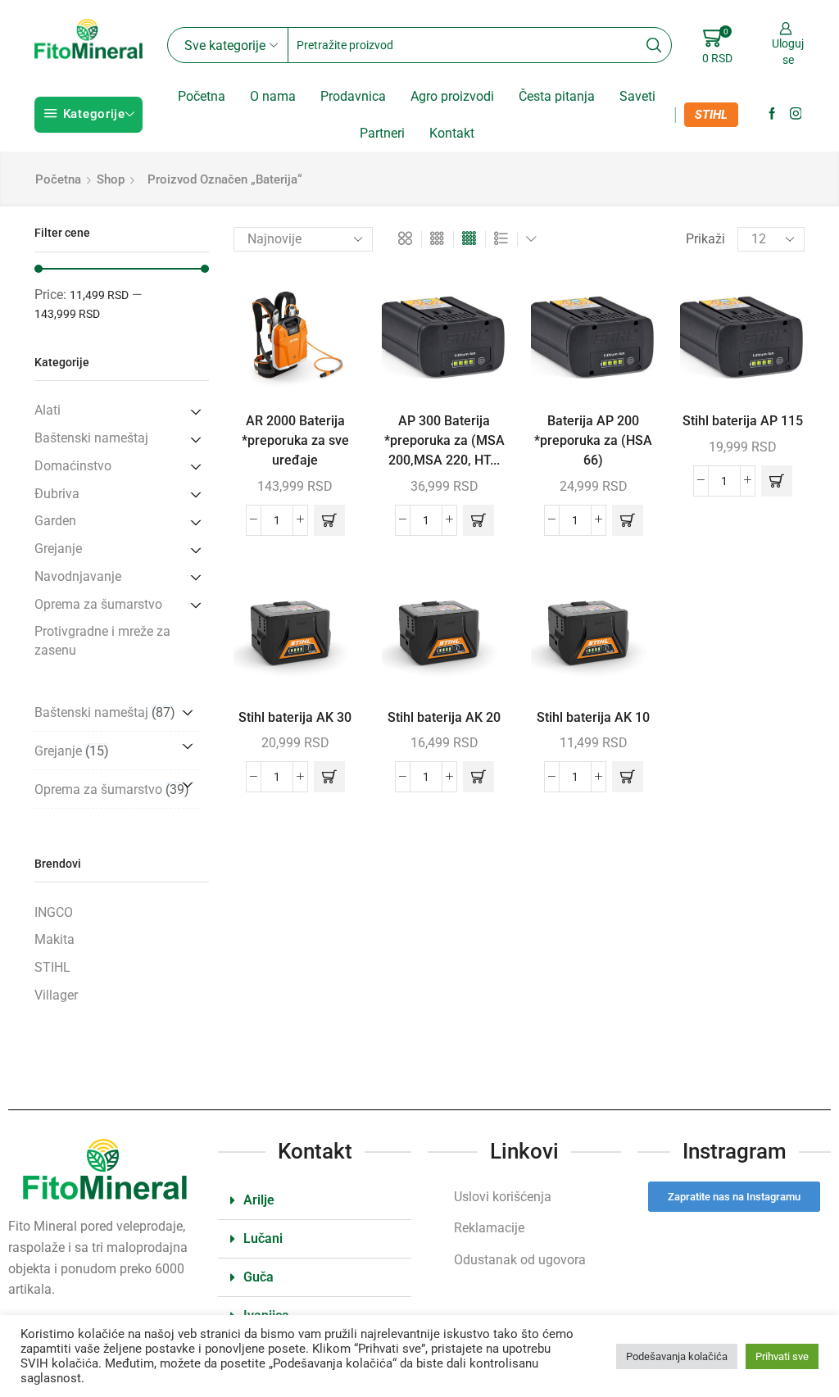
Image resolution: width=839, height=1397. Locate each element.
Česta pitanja (557, 96)
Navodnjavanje (77, 576)
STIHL (711, 114)
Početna (201, 96)
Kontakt (451, 133)
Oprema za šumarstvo (98, 604)
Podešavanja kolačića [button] (677, 1356)
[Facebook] (772, 114)
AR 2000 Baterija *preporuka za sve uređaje (295, 440)
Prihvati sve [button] (782, 1356)
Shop (111, 179)
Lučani (263, 1238)
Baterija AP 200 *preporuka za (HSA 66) (593, 440)
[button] (329, 520)
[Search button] (654, 45)
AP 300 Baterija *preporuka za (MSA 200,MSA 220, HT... (444, 440)
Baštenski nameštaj (91, 438)
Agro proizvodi (452, 96)
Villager (56, 995)
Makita (54, 939)
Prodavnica (353, 96)
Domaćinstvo (72, 466)
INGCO (53, 912)
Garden (55, 520)
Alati (47, 410)
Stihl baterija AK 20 (444, 717)
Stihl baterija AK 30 (294, 717)
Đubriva (56, 493)
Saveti (637, 96)
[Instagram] (796, 114)
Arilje (258, 1200)
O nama (273, 96)
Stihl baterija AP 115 (743, 421)
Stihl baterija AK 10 (593, 717)
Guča (258, 1277)
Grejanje (58, 548)
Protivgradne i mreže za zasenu (102, 641)
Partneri (382, 133)
